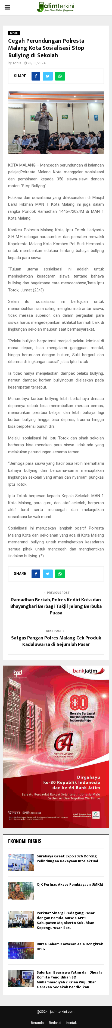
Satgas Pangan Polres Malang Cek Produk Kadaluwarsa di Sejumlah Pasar (56, 641)
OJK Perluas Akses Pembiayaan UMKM (70, 884)
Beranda (37, 1023)
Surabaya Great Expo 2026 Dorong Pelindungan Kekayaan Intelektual (67, 858)
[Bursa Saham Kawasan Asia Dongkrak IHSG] (21, 950)
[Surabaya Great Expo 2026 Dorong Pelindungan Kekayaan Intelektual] (21, 862)
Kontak (71, 1023)
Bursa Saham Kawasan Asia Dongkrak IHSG (70, 946)
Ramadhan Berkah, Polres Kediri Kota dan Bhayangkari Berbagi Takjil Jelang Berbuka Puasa (56, 606)
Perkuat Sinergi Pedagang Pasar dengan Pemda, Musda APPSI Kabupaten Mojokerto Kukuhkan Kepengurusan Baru (66, 920)
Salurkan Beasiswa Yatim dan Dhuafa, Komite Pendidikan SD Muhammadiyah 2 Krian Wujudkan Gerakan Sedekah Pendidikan (70, 979)
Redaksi (55, 1023)
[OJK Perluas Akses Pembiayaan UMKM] (21, 890)
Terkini (14, 33)
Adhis (17, 63)
